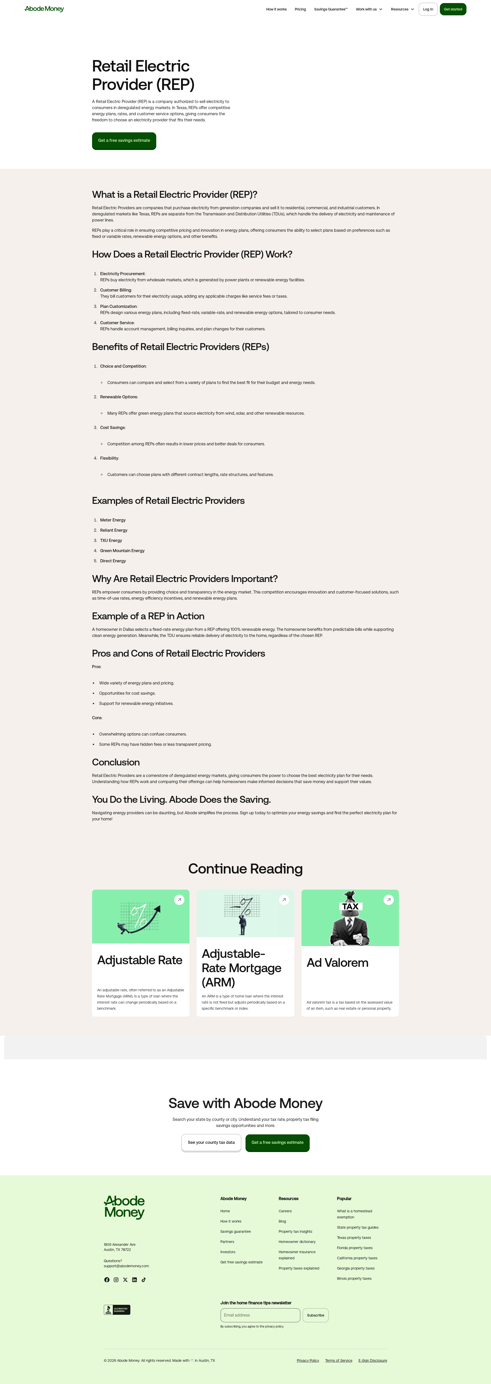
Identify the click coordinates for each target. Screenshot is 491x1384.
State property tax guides (357, 1227)
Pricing (300, 9)
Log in (428, 9)
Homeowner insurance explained (297, 1255)
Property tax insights (295, 1231)
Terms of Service (338, 1360)
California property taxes (357, 1258)
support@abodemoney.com (126, 1266)
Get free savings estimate (241, 1262)
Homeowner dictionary (297, 1242)
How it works (276, 9)
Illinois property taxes (354, 1278)
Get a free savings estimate (124, 140)
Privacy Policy (308, 1360)
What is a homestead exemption (354, 1214)
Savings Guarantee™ (331, 9)
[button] (369, 9)
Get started (453, 9)
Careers (285, 1211)
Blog (282, 1221)
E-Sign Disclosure (373, 1360)
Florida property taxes (355, 1248)
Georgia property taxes (356, 1268)
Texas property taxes (354, 1238)
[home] (44, 9)
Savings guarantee (235, 1231)
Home (225, 1211)
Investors (227, 1252)
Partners (227, 1242)
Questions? (113, 1261)
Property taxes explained (299, 1268)
